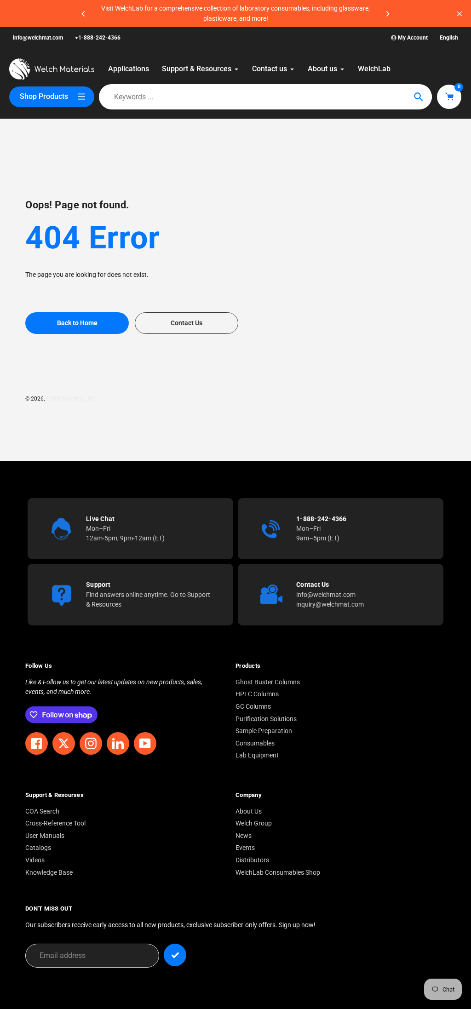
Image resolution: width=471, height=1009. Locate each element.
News (244, 836)
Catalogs (38, 848)
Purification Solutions (266, 719)
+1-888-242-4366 (98, 37)
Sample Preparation (264, 731)
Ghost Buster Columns (268, 682)
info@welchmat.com (38, 37)
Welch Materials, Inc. (71, 399)
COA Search (42, 811)
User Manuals (44, 836)
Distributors (252, 860)
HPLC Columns (257, 694)
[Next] (387, 13)
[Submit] (175, 955)
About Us (249, 811)
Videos (35, 860)
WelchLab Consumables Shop (278, 873)
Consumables (255, 743)
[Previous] (83, 13)
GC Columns (253, 707)
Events (245, 848)
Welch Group (254, 823)
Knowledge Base (49, 873)
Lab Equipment (257, 755)
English (449, 37)
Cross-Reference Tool (55, 823)
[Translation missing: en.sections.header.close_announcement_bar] (459, 13)
